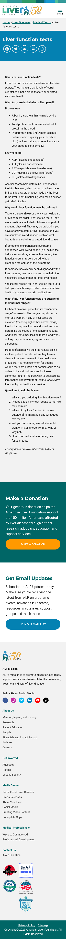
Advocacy (8, 764)
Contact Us (9, 850)
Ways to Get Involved (15, 834)
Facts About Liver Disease (18, 792)
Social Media (10, 807)
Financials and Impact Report (20, 737)
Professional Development (19, 839)
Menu (60, 13)
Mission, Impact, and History (19, 717)
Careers (7, 747)
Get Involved (10, 758)
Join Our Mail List (33, 624)
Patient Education (13, 727)
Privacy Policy (26, 925)
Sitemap (43, 925)
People (7, 732)
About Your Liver (12, 802)
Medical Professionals (16, 827)
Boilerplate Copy (12, 817)
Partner (7, 769)
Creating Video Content (16, 812)
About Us (8, 710)
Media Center (11, 785)
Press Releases (12, 797)
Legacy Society (12, 774)
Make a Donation (33, 544)
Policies (7, 742)
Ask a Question (11, 855)
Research (8, 722)
